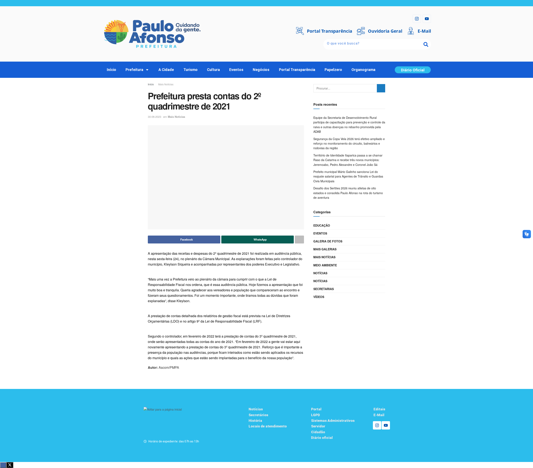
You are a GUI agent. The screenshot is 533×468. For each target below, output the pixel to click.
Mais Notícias (165, 84)
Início (111, 69)
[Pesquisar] (426, 44)
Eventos (236, 69)
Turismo (190, 69)
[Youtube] (427, 19)
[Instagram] (417, 19)
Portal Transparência (297, 69)
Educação (321, 225)
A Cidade (166, 69)
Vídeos (318, 297)
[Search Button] (381, 88)
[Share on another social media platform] (299, 239)
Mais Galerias (324, 249)
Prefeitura (134, 69)
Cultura (213, 69)
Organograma (363, 69)
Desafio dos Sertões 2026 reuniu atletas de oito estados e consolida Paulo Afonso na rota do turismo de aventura (348, 193)
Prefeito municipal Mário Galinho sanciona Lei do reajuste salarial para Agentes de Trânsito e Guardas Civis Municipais (348, 176)
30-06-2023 (154, 117)
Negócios (261, 69)
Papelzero (333, 69)
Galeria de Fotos (327, 241)
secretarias (323, 289)
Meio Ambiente (325, 265)
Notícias (320, 273)
